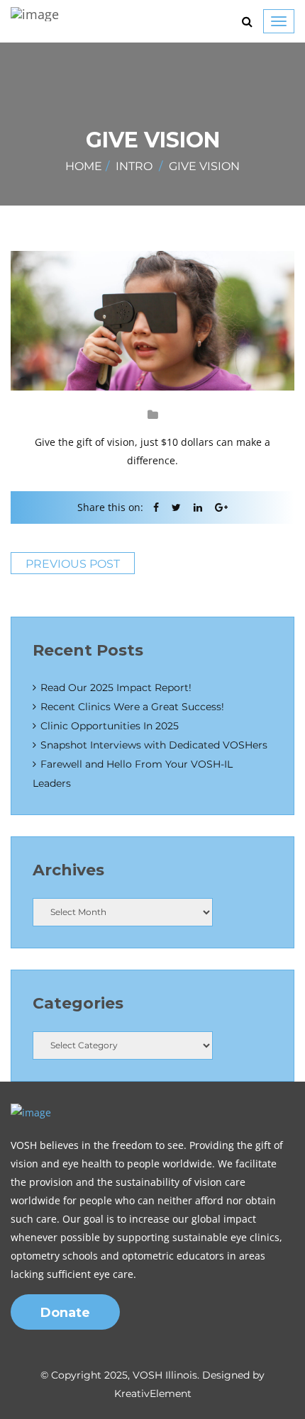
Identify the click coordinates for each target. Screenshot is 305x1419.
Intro (134, 166)
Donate (65, 1312)
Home (83, 166)
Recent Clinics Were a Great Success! (132, 706)
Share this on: (110, 507)
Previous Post (73, 564)
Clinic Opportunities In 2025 (109, 725)
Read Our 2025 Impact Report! (116, 687)
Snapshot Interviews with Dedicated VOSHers (153, 745)
